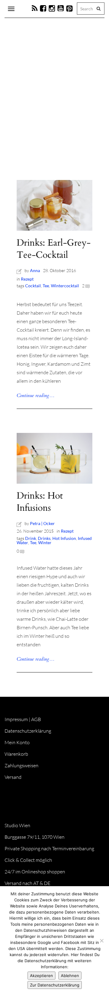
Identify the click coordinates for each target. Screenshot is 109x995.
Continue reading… (35, 395)
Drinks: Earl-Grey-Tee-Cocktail (54, 249)
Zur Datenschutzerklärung (54, 985)
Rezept (27, 279)
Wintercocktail (65, 285)
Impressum (16, 719)
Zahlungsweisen (21, 765)
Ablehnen (70, 975)
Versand (13, 777)
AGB (36, 719)
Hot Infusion (64, 538)
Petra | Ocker (42, 523)
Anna (35, 270)
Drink (30, 538)
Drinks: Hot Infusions (40, 501)
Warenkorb (16, 754)
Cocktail (33, 285)
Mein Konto (17, 742)
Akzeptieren (41, 975)
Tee (46, 285)
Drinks (44, 538)
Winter (44, 542)
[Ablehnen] (101, 941)
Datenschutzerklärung (28, 731)
